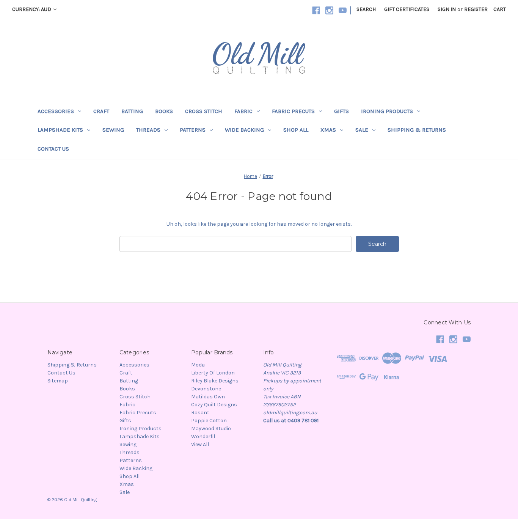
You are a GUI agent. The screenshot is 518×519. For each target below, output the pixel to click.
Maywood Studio (211, 428)
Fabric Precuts (293, 111)
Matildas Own (208, 396)
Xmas (328, 129)
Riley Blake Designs (215, 380)
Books (164, 111)
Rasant (200, 412)
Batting (132, 111)
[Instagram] (329, 10)
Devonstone (206, 388)
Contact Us (53, 148)
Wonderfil (203, 436)
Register (476, 9)
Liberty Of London (213, 373)
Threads (148, 129)
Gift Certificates (406, 9)
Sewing (113, 129)
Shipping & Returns (417, 129)
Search (366, 9)
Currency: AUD (32, 9)
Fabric (243, 111)
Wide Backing (244, 129)
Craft (101, 111)
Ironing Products (387, 111)
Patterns (193, 129)
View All (200, 444)
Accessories (56, 111)
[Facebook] (316, 10)
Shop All (295, 129)
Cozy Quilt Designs (214, 404)
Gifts (341, 111)
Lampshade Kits (60, 129)
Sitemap (57, 380)
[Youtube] (343, 10)
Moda (198, 365)
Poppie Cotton (209, 420)
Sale (361, 129)
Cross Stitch (203, 111)
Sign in (447, 9)
